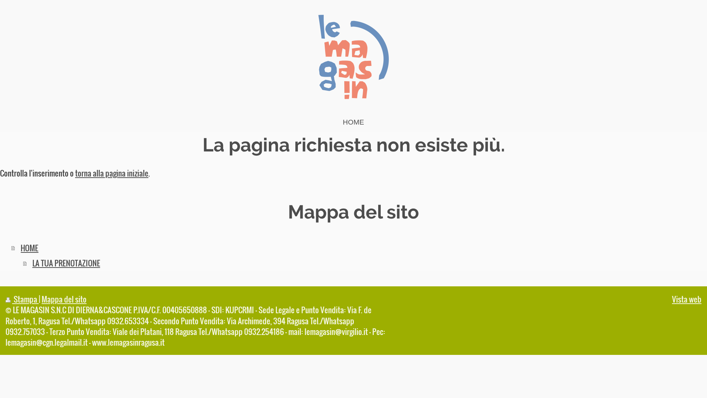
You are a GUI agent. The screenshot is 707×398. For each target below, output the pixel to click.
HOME (29, 248)
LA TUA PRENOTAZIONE (66, 263)
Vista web (686, 299)
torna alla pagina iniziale (111, 173)
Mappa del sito (64, 299)
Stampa (25, 299)
